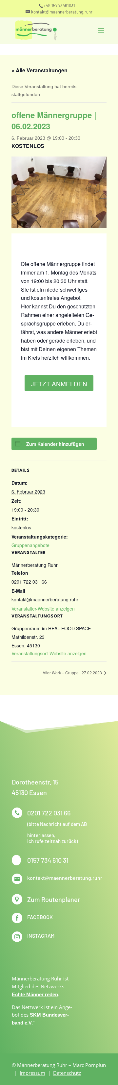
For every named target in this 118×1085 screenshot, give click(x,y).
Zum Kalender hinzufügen (55, 444)
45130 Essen (29, 792)
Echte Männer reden (35, 994)
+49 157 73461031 (59, 5)
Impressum (32, 1073)
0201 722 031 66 (48, 813)
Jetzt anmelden (59, 383)
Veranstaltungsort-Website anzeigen (49, 653)
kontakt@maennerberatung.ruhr (64, 878)
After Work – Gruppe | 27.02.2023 (73, 672)
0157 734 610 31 (48, 860)
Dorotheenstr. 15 (35, 782)
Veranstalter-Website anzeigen (43, 608)
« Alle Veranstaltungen (39, 70)
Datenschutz (67, 1073)
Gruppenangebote (30, 545)
